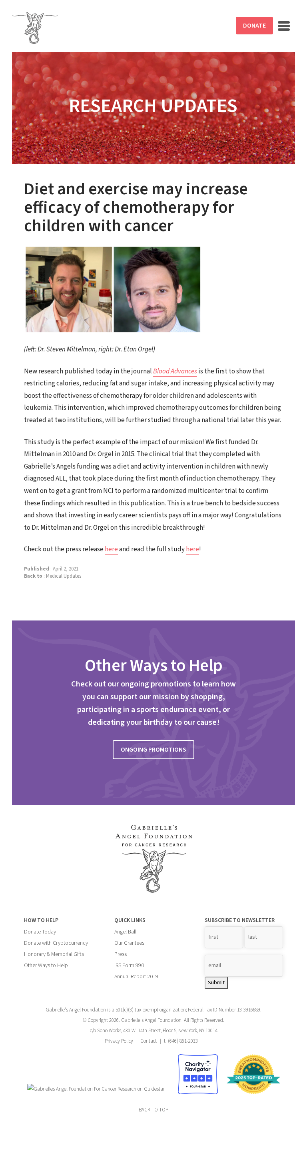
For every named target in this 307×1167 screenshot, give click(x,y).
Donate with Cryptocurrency (56, 943)
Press (120, 954)
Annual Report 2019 (136, 977)
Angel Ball (125, 932)
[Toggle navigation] (284, 26)
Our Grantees (129, 943)
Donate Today (40, 932)
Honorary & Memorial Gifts (54, 954)
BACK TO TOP (153, 1109)
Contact (148, 1041)
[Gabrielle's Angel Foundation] (35, 28)
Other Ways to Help (46, 966)
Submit (216, 983)
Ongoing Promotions (153, 749)
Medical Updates (63, 576)
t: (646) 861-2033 (181, 1041)
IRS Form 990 (129, 966)
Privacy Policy (119, 1041)
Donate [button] (254, 25)
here (111, 549)
